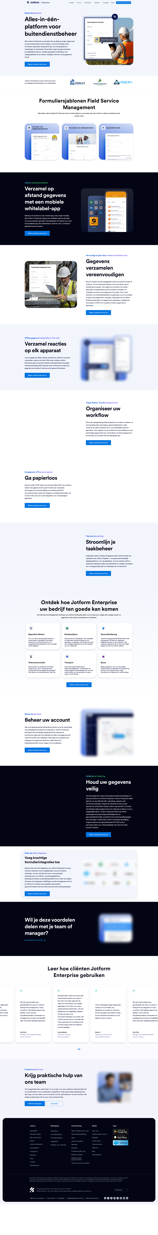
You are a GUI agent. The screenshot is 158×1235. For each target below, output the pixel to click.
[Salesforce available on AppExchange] (120, 1142)
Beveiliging (61, 1198)
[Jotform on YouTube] (124, 1198)
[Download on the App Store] (120, 1137)
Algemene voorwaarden (37, 1198)
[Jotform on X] (108, 1198)
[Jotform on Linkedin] (111, 1198)
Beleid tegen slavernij (92, 1198)
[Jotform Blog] (118, 1198)
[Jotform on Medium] (114, 1198)
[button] (77, 1049)
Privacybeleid (51, 1198)
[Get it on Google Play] (120, 1131)
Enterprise (45, 2)
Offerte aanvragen (34, 1104)
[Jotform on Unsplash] (127, 1198)
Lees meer (54, 1104)
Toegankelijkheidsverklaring (75, 1198)
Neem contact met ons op (123, 2)
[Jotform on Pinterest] (121, 1198)
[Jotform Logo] (33, 2)
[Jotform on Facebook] (105, 1198)
